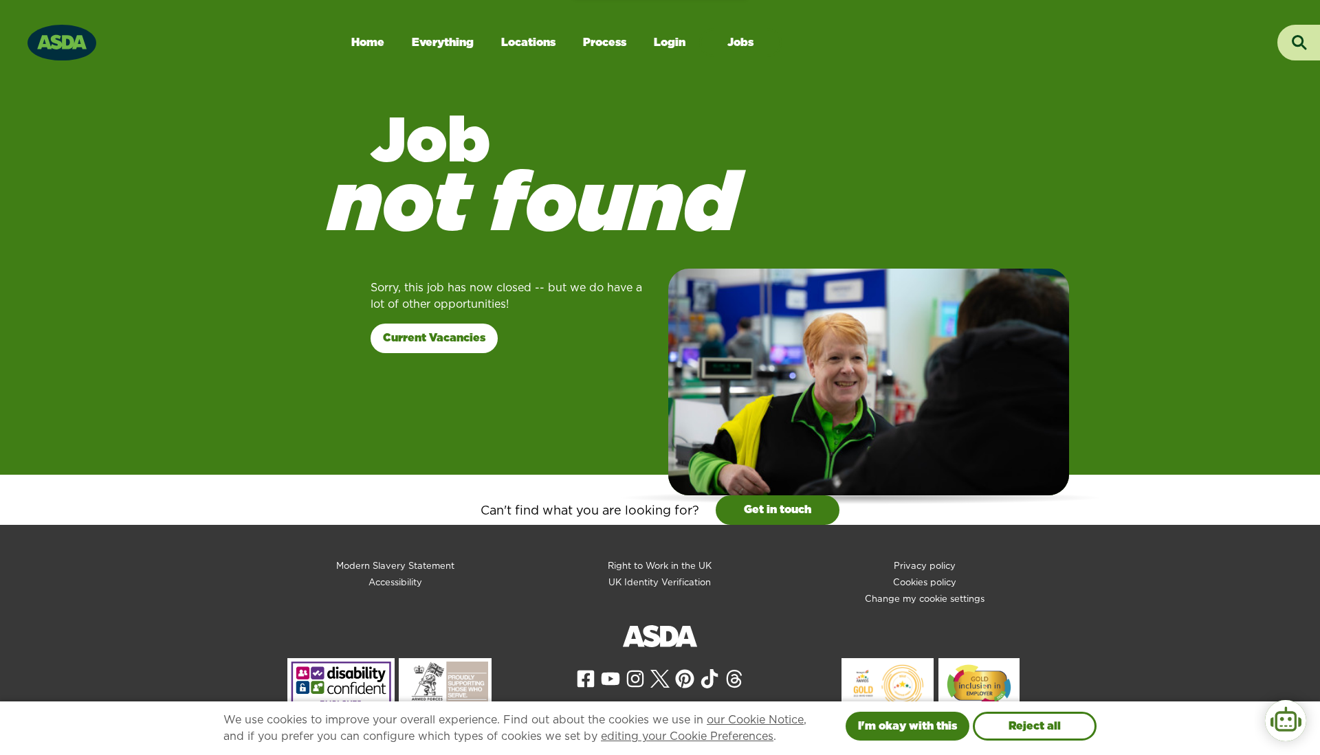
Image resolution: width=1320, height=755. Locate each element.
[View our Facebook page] (585, 678)
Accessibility (395, 582)
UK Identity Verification (659, 582)
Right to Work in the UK (660, 566)
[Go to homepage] (62, 41)
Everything (443, 42)
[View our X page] (660, 678)
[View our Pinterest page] (684, 678)
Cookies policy (924, 582)
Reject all (1035, 725)
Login (669, 42)
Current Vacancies (434, 337)
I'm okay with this (907, 725)
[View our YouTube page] (610, 678)
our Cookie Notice (755, 719)
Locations (528, 42)
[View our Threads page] (734, 678)
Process (604, 42)
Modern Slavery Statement (395, 566)
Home (367, 42)
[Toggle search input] (1298, 42)
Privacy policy (925, 566)
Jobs (740, 42)
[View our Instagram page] (635, 678)
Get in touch (777, 509)
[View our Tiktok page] (709, 678)
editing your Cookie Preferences (687, 736)
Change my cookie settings (924, 599)
